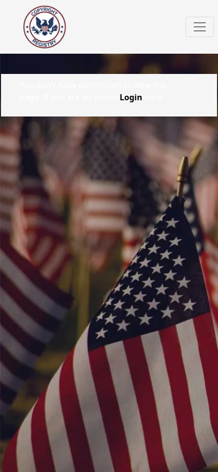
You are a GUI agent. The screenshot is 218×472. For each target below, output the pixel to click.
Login (131, 97)
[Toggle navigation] (200, 27)
